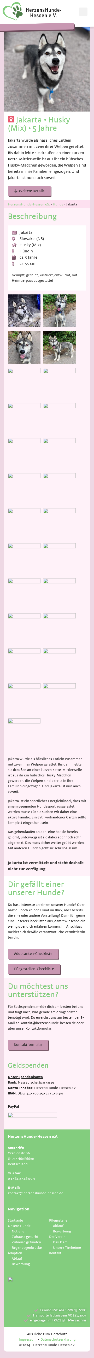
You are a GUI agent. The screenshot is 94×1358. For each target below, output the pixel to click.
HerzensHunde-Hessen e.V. (29, 204)
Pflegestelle (58, 1220)
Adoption (15, 1253)
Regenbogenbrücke (27, 1247)
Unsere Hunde (19, 1225)
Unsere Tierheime (67, 1247)
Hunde (58, 204)
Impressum (28, 1339)
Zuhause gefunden (26, 1242)
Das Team (60, 1242)
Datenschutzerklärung (57, 1339)
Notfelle (18, 1231)
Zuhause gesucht (25, 1236)
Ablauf (17, 1258)
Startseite (15, 1220)
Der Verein (57, 1236)
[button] (83, 12)
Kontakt (55, 1253)
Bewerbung (21, 1264)
